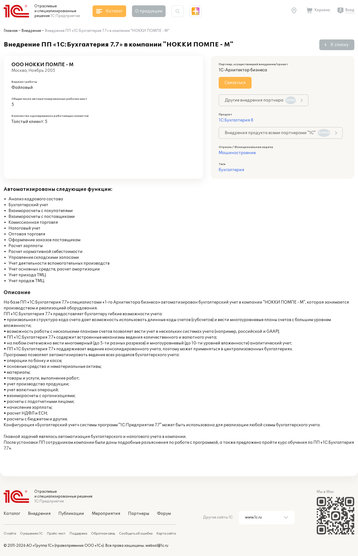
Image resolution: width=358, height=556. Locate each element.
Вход (349, 10)
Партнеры (138, 513)
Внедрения (31, 31)
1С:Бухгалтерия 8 (236, 120)
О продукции (148, 11)
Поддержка (78, 534)
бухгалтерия (231, 169)
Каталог (12, 513)
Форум (164, 513)
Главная (11, 31)
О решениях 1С (31, 534)
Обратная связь (103, 534)
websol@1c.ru (156, 546)
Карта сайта (166, 534)
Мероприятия (106, 513)
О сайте (10, 534)
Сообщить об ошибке (135, 534)
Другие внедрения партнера (260, 100)
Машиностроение (237, 152)
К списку (340, 44)
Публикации (71, 513)
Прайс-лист (56, 534)
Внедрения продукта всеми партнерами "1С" (277, 132)
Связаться (235, 82)
